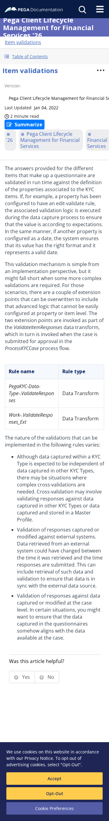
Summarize (28, 124)
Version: (13, 86)
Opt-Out (54, 793)
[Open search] (82, 9)
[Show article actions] (100, 70)
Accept (54, 778)
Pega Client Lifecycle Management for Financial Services (50, 140)
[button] (54, 56)
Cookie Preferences (54, 808)
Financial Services (97, 143)
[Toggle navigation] (100, 9)
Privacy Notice (39, 758)
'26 (9, 140)
